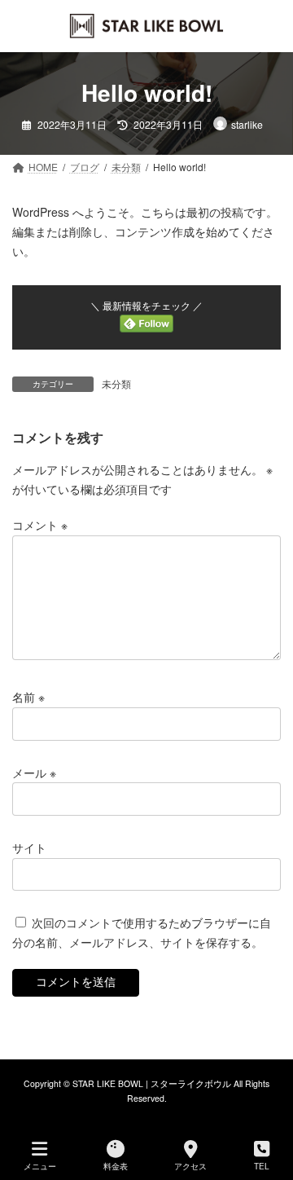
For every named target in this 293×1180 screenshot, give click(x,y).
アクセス (190, 1166)
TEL (261, 1166)
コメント (40, 525)
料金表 (115, 1166)
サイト (29, 847)
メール (34, 772)
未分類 (116, 383)
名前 (28, 697)
